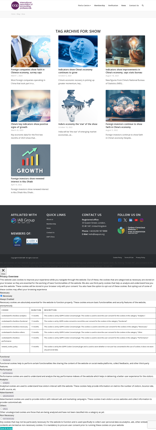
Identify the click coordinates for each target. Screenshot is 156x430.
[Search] (142, 5)
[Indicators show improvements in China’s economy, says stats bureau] (125, 51)
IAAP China (50, 237)
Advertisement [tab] (6, 392)
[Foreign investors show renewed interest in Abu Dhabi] (30, 160)
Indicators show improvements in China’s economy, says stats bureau (124, 71)
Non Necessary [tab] (7, 415)
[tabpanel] (78, 327)
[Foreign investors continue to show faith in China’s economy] (125, 106)
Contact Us (50, 232)
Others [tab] (3, 405)
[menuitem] (85, 5)
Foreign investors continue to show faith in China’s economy (124, 126)
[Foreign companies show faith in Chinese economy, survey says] (30, 51)
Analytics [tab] (4, 379)
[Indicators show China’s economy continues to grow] (78, 51)
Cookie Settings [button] (95, 266)
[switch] (1, 360)
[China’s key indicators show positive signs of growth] (30, 106)
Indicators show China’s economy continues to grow (75, 71)
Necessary (7, 296)
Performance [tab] (6, 369)
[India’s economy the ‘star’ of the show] (78, 106)
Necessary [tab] (5, 292)
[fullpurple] (22, 5)
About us (50, 219)
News (49, 228)
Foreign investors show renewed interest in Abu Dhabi (27, 180)
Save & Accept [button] (6, 428)
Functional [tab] (5, 356)
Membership (51, 224)
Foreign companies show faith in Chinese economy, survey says (27, 71)
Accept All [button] (108, 266)
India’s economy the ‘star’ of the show (77, 124)
